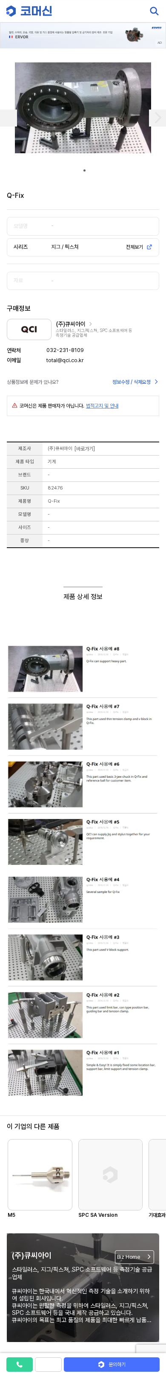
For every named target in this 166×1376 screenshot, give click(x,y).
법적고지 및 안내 (102, 406)
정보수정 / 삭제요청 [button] (131, 382)
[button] (150, 1303)
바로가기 (84, 449)
